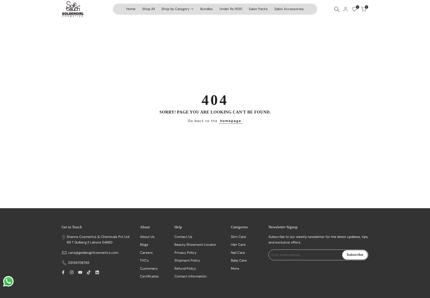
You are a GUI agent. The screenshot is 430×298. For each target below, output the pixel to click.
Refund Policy (185, 268)
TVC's (144, 260)
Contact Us (183, 237)
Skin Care (238, 237)
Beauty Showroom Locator (195, 244)
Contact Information (190, 276)
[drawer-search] (336, 9)
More (235, 268)
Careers (146, 252)
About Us (147, 237)
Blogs (144, 244)
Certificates (149, 276)
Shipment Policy (187, 260)
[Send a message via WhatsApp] (8, 281)
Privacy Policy (185, 252)
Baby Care (239, 260)
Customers (149, 268)
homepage (230, 121)
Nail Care (238, 252)
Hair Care (238, 244)
